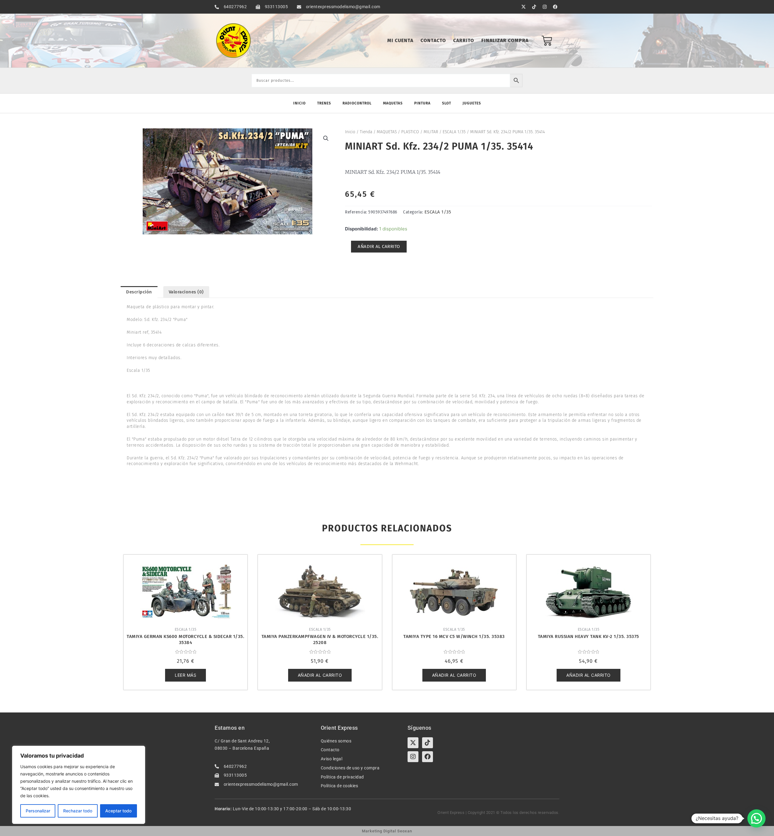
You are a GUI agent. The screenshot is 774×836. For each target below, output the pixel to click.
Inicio (299, 103)
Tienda (366, 131)
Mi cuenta (400, 40)
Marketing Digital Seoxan (387, 831)
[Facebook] (427, 756)
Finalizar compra (504, 40)
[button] (325, 138)
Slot (446, 103)
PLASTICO (410, 131)
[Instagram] (413, 756)
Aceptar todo (118, 810)
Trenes (324, 103)
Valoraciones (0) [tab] (186, 292)
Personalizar (38, 810)
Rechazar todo (77, 810)
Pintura (422, 103)
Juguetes (472, 103)
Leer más (185, 675)
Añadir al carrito (379, 246)
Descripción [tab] (139, 292)
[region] (78, 785)
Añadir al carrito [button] (320, 675)
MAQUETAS (387, 131)
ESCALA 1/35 (454, 131)
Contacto (433, 40)
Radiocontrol (357, 103)
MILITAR (431, 131)
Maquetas (393, 103)
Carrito (463, 40)
